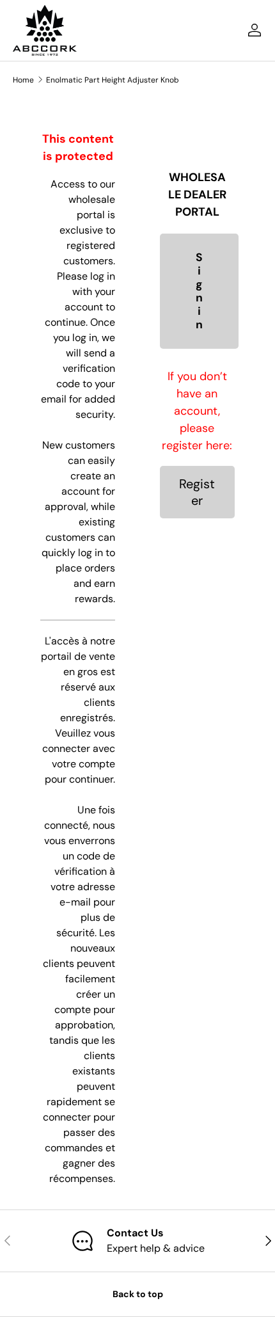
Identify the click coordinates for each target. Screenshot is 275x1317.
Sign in (199, 291)
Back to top (138, 1294)
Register (197, 492)
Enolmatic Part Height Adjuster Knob (112, 80)
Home (23, 80)
